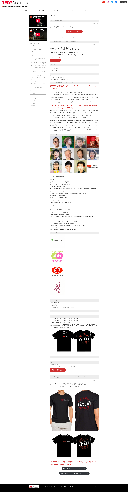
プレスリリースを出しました (37, 75)
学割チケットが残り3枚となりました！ (38, 78)
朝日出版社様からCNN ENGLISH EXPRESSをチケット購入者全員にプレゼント (38, 83)
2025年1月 (33, 93)
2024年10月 (33, 98)
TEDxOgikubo (53, 312)
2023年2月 (33, 100)
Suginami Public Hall (54, 364)
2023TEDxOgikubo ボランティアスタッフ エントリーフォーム (74, 473)
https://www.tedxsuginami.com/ (67, 305)
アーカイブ (101, 10)
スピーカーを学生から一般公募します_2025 (38, 54)
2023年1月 (33, 103)
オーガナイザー (87, 486)
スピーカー (56, 10)
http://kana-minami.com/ (72, 384)
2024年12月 (33, 96)
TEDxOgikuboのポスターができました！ (38, 72)
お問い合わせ (95, 486)
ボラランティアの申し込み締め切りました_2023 (38, 59)
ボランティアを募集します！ (57, 20)
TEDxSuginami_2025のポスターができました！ (38, 46)
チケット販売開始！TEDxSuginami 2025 (38, 50)
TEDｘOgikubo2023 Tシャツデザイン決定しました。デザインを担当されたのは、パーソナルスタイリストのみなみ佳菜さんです (74, 376)
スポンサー (86, 10)
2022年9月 (33, 105)
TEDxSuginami (41, 10)
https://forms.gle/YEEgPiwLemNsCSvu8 (74, 34)
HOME (26, 10)
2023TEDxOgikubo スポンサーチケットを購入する (74, 468)
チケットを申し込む (55, 60)
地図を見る (72, 366)
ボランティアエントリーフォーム (74, 31)
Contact (124, 2)
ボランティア (71, 10)
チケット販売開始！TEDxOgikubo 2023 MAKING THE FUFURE (64, 41)
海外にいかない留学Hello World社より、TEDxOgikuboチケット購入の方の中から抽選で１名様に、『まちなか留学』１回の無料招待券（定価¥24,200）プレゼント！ (38, 65)
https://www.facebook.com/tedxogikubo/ (65, 307)
